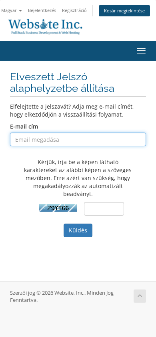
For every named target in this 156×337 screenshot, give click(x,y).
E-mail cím (24, 126)
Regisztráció (74, 10)
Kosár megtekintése (124, 11)
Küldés (78, 230)
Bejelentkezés (42, 10)
